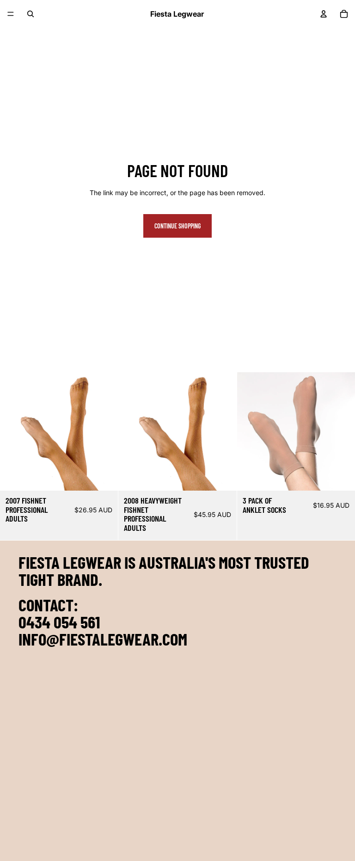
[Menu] (10, 14)
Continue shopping (177, 226)
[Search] (30, 14)
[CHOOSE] (104, 476)
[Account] (323, 14)
